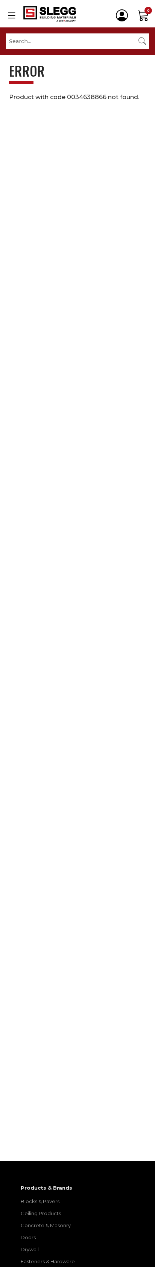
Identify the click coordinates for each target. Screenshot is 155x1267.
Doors (28, 1237)
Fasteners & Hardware (48, 1261)
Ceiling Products (41, 1213)
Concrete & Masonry (46, 1225)
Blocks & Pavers (40, 1201)
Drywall (30, 1249)
